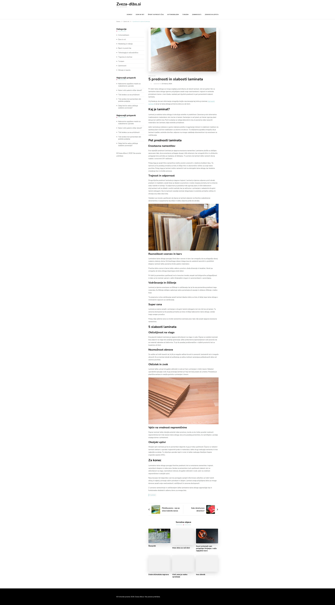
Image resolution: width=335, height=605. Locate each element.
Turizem (185, 14)
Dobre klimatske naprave (158, 574)
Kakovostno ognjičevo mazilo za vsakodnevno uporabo (129, 85)
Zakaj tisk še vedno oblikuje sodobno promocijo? (128, 107)
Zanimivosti (196, 14)
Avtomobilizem (173, 14)
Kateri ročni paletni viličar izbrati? (130, 90)
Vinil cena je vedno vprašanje (179, 575)
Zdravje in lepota (212, 14)
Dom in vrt (140, 14)
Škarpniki (152, 546)
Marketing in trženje (125, 44)
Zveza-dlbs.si (128, 4)
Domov (129, 14)
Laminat (153, 495)
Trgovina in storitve (125, 57)
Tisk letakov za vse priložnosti (129, 95)
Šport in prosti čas (156, 14)
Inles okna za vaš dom (181, 548)
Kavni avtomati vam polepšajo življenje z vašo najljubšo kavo (206, 548)
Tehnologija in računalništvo (128, 53)
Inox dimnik (200, 574)
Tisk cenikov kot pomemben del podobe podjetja (129, 100)
